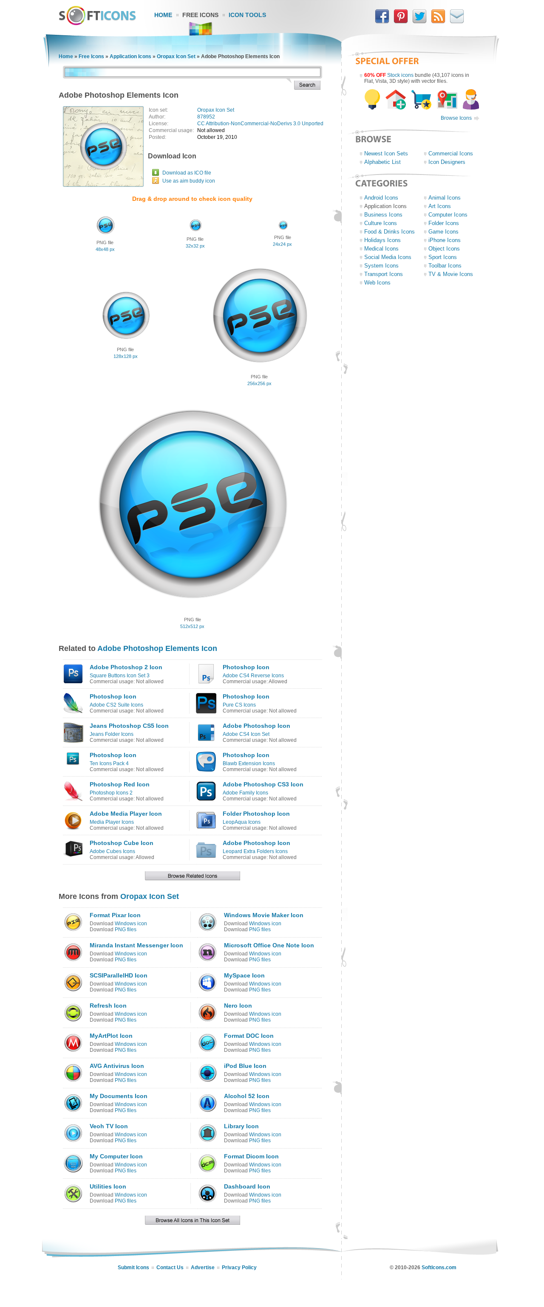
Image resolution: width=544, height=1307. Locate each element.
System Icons (381, 265)
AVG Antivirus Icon (117, 1065)
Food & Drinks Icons (389, 231)
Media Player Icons (112, 822)
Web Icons (377, 282)
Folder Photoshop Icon (256, 813)
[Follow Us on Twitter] (419, 21)
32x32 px (195, 245)
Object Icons (444, 248)
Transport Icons (383, 274)
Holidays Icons (382, 240)
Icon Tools (247, 14)
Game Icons (443, 231)
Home (163, 14)
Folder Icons (443, 223)
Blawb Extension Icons (249, 763)
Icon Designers (446, 162)
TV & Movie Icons (450, 274)
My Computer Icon (116, 1156)
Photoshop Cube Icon (121, 842)
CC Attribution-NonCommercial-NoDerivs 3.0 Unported (260, 124)
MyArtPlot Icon (111, 1035)
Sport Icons (442, 257)
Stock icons (400, 75)
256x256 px (259, 383)
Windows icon (131, 924)
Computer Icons (448, 214)
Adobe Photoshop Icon (256, 725)
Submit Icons (133, 1267)
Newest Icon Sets (386, 153)
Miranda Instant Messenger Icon (136, 945)
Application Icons (130, 56)
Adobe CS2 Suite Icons (116, 705)
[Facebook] (382, 21)
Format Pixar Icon (115, 915)
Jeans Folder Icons (111, 734)
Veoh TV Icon (109, 1126)
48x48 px (105, 249)
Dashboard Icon (247, 1186)
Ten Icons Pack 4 (109, 763)
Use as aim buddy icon (188, 181)
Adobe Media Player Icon (126, 813)
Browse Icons (456, 118)
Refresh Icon (108, 1005)
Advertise (203, 1267)
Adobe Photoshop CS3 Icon (263, 784)
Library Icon (241, 1126)
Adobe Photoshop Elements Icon (157, 648)
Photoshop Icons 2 (111, 793)
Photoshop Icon (246, 667)
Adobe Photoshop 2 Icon (126, 667)
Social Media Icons (387, 257)
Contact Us (170, 1267)
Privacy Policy (239, 1267)
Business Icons (383, 214)
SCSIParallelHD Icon (118, 975)
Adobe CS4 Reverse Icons (253, 676)
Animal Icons (444, 197)
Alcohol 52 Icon (246, 1096)
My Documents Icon (118, 1096)
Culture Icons (380, 223)
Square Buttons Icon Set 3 (120, 676)
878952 (206, 117)
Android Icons (381, 197)
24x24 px (282, 244)
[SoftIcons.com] (97, 23)
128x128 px (125, 356)
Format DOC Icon (249, 1035)
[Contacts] (456, 21)
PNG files (125, 929)
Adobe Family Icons (245, 793)
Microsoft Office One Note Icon (269, 945)
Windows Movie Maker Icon (263, 915)
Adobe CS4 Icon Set (246, 734)
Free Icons (200, 14)
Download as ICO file (186, 173)
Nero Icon (238, 1005)
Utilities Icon (108, 1186)
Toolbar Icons (445, 265)
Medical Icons (381, 248)
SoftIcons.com (439, 1267)
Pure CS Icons (239, 705)
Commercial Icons (450, 153)
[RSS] (438, 21)
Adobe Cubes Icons (112, 851)
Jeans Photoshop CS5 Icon (129, 725)
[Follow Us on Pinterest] (400, 21)
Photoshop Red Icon (120, 784)
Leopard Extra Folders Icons (255, 851)
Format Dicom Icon (251, 1156)
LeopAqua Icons (242, 822)
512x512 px (192, 626)
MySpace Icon (244, 975)
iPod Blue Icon (245, 1065)
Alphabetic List (382, 162)
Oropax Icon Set (176, 56)
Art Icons (439, 206)
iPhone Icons (444, 240)
